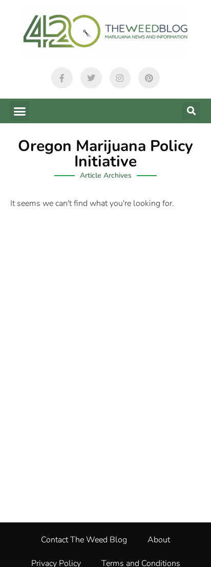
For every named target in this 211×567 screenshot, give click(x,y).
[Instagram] (120, 78)
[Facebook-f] (62, 78)
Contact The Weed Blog (84, 539)
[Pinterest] (149, 78)
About (158, 539)
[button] (20, 111)
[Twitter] (91, 78)
